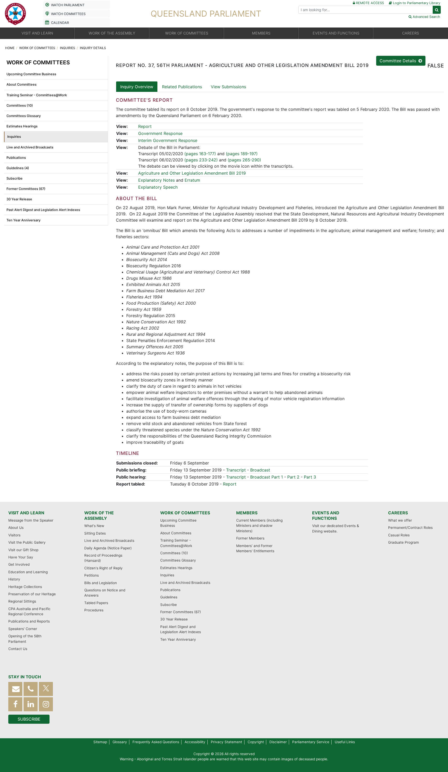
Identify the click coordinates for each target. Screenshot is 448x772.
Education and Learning (28, 572)
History (14, 579)
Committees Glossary (23, 116)
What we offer (400, 520)
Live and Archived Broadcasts (29, 147)
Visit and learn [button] (37, 33)
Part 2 (293, 477)
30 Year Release (19, 199)
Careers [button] (410, 33)
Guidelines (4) (17, 168)
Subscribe (14, 178)
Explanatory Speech (158, 187)
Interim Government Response (167, 140)
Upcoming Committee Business (31, 74)
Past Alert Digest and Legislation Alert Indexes (43, 210)
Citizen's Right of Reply (103, 568)
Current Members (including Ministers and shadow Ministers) (259, 525)
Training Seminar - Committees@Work (36, 95)
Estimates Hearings (22, 126)
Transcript (236, 470)
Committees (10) (19, 105)
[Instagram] (46, 704)
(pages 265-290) (244, 159)
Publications (16, 158)
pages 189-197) (242, 153)
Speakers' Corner (22, 629)
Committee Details (398, 60)
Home (10, 48)
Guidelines (168, 597)
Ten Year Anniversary (23, 220)
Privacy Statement (226, 742)
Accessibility (195, 742)
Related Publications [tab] (182, 86)
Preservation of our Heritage (32, 594)
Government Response (160, 133)
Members (246, 512)
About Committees (21, 84)
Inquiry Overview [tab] (136, 86)
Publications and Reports (29, 621)
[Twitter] (46, 689)
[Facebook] (15, 704)
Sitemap (100, 742)
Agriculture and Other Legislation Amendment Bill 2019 (192, 173)
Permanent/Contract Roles (410, 527)
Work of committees (37, 48)
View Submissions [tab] (228, 86)
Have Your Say (20, 557)
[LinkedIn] (30, 704)
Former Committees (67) (25, 189)
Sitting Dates (95, 533)
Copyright (256, 742)
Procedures (93, 610)
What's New (94, 526)
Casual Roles (399, 535)
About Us (16, 527)
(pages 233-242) (201, 159)
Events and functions (325, 515)
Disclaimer (278, 742)
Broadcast (260, 470)
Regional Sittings (22, 601)
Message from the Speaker (30, 520)
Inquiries (68, 48)
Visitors (14, 535)
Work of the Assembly (99, 515)
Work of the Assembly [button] (112, 33)
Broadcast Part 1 (266, 477)
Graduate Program (403, 542)
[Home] (15, 13)
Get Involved (19, 564)
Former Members (250, 538)
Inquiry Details (93, 48)
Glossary (120, 742)
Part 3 (310, 477)
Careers (398, 512)
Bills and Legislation (100, 583)
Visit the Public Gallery (27, 542)
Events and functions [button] (336, 33)
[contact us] (15, 689)
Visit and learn (26, 512)
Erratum (192, 180)
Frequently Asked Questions (155, 742)
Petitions (91, 575)
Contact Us (17, 649)
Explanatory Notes (156, 180)
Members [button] (261, 33)
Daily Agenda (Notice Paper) (108, 548)
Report (145, 126)
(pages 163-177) (200, 153)
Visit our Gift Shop (23, 550)
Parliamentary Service (310, 742)
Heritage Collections (25, 587)
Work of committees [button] (186, 33)
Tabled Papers (96, 603)
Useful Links (345, 742)
